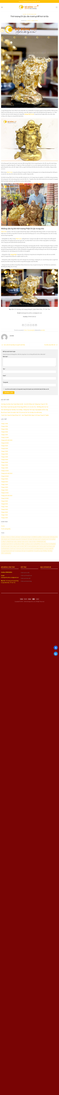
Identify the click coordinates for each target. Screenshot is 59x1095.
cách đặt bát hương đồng (36, 536)
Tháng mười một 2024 (6, 440)
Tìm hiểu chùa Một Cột (50, 344)
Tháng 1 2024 (4, 467)
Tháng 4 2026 (4, 431)
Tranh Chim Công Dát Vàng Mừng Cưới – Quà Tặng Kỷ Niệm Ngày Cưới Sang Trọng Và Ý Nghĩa (25, 415)
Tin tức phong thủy (31, 14)
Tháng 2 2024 (4, 465)
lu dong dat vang (44, 539)
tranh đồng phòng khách (39, 548)
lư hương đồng (52, 539)
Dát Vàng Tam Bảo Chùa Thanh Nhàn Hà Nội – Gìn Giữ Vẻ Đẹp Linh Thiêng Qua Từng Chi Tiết (24, 404)
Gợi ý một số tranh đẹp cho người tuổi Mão (14, 344)
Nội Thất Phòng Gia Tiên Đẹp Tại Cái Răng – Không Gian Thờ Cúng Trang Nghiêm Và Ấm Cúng (24, 409)
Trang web (5, 382)
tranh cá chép (13, 546)
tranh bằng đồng (52, 543)
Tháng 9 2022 (4, 501)
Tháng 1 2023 (4, 490)
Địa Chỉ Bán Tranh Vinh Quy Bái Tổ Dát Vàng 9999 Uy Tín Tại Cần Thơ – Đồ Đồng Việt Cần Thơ (24, 406)
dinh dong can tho (53, 536)
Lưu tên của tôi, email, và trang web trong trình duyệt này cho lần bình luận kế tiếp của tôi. (27, 389)
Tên (4, 369)
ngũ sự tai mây (25, 541)
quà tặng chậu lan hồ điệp (19, 543)
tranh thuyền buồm (5, 548)
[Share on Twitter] (28, 325)
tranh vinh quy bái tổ (29, 548)
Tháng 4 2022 (4, 509)
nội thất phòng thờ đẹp (41, 541)
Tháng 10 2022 (5, 498)
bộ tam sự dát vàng (16, 536)
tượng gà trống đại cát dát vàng (8, 550)
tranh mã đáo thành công (33, 546)
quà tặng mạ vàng (28, 543)
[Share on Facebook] (25, 325)
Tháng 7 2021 (4, 515)
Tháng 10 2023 (5, 476)
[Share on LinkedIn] (36, 325)
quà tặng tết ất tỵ (37, 543)
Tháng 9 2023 (4, 479)
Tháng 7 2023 (4, 484)
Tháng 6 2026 (4, 426)
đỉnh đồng (50, 550)
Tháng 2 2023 (4, 487)
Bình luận (5, 356)
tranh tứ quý (12, 548)
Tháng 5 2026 (4, 429)
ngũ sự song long (17, 541)
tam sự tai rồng (44, 543)
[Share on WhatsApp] (23, 325)
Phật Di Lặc (9, 172)
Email (4, 375)
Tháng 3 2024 (4, 462)
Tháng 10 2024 (5, 443)
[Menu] (2, 7)
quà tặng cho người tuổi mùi (7, 543)
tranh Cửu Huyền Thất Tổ (22, 546)
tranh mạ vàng (42, 546)
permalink (43, 330)
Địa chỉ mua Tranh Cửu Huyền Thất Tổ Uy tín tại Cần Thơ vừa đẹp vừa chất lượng (21, 412)
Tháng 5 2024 (4, 456)
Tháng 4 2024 (4, 459)
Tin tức (24, 14)
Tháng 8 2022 (4, 503)
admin (36, 20)
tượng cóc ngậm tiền (49, 548)
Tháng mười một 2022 (6, 495)
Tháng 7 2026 (4, 423)
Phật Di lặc (4, 231)
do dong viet (24, 539)
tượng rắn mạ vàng (38, 550)
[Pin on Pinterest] (33, 325)
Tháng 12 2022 (5, 492)
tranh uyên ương (20, 548)
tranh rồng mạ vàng (50, 546)
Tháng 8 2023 (4, 481)
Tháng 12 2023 (5, 470)
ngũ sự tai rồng (32, 541)
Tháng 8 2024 (4, 448)
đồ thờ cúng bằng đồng (6, 553)
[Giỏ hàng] (56, 7)
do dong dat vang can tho (16, 539)
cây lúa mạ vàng (46, 536)
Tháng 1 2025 (4, 434)
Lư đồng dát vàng (9, 541)
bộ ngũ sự (3, 536)
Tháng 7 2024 (4, 451)
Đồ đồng (45, 550)
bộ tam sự (9, 536)
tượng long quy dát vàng (20, 550)
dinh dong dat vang (5, 539)
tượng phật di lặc (29, 550)
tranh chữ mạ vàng (5, 546)
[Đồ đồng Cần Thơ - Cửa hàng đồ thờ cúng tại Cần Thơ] (29, 7)
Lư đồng (3, 541)
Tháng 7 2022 (4, 506)
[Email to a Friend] (31, 325)
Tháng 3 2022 (4, 512)
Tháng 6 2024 (4, 454)
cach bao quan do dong (25, 536)
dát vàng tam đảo (36, 539)
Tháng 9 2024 (4, 445)
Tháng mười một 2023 (6, 473)
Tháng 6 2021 (4, 517)
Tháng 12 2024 (5, 437)
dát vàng (30, 539)
